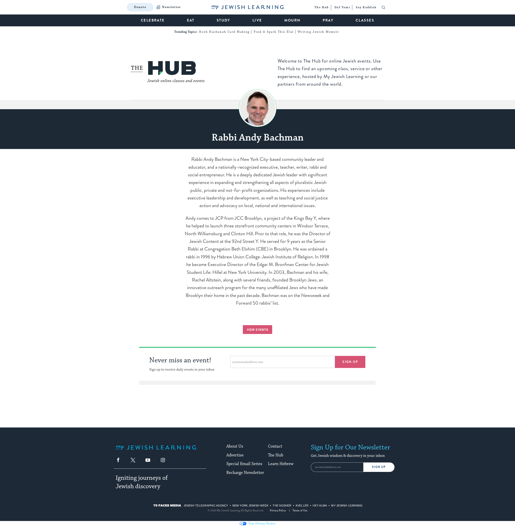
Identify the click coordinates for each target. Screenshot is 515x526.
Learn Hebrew (281, 463)
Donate (140, 7)
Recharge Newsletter (245, 472)
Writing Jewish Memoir (318, 32)
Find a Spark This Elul (274, 32)
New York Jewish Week (250, 505)
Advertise (235, 455)
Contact (275, 446)
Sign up (350, 362)
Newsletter (171, 7)
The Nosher (282, 505)
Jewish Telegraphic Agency (206, 505)
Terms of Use (300, 510)
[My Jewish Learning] (156, 451)
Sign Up (379, 467)
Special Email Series (244, 463)
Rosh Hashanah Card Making (224, 32)
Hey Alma (320, 505)
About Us (234, 446)
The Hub (275, 455)
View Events (257, 330)
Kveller (302, 505)
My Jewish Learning (347, 505)
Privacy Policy (278, 510)
